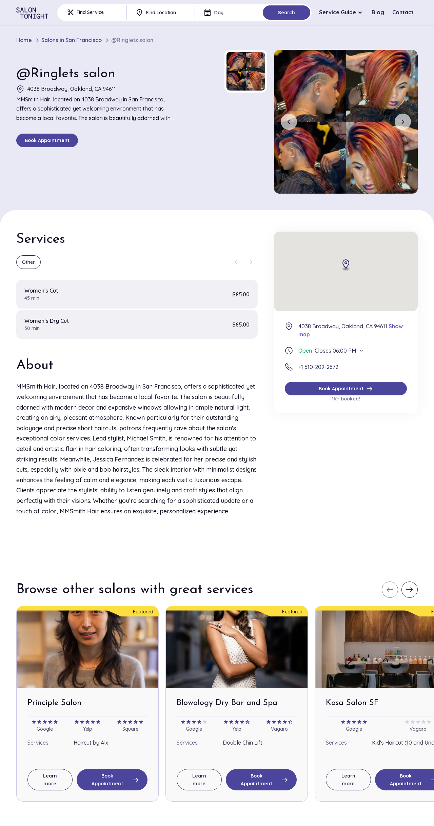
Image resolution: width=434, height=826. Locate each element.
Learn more (50, 779)
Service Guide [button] (337, 12)
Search (286, 12)
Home (24, 40)
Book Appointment (47, 140)
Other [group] (28, 262)
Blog (378, 12)
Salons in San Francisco (71, 40)
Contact (403, 12)
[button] (245, 71)
